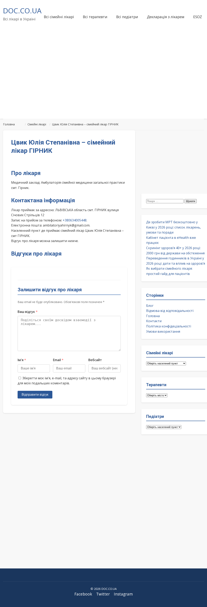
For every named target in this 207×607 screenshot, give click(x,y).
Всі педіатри (127, 16)
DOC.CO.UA (22, 10)
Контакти (154, 321)
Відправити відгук (35, 394)
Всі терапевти (95, 16)
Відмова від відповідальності (169, 310)
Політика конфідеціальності (168, 326)
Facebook (83, 594)
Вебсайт (95, 360)
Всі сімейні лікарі (59, 16)
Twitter (103, 594)
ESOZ (197, 16)
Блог (149, 305)
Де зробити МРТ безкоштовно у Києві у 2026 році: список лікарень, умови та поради (173, 227)
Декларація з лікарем (165, 16)
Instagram (123, 594)
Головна (153, 316)
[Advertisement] (103, 83)
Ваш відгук (28, 311)
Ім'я (22, 360)
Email (58, 360)
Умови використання (163, 331)
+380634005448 (75, 220)
